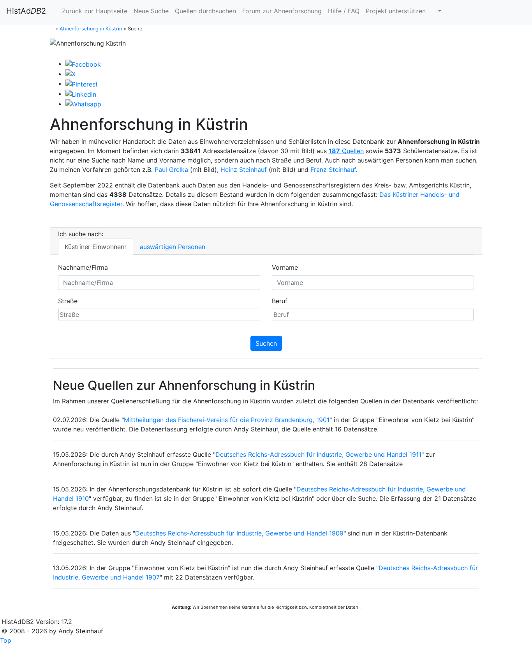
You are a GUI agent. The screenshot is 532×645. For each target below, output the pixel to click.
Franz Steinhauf (333, 169)
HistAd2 (26, 11)
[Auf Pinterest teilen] (81, 83)
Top (5, 640)
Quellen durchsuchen (205, 11)
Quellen (346, 151)
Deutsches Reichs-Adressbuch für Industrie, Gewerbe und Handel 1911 (318, 454)
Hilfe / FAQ (343, 11)
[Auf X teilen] (70, 74)
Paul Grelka (171, 169)
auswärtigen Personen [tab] (172, 247)
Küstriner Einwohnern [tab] (96, 247)
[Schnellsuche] (436, 11)
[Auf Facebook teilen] (83, 63)
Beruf (279, 301)
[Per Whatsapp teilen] (83, 104)
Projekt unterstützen (396, 11)
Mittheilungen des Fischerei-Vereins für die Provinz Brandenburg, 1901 (226, 420)
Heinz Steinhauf (243, 169)
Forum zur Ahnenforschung (282, 11)
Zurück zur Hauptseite (93, 11)
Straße (68, 301)
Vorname (285, 267)
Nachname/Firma (83, 267)
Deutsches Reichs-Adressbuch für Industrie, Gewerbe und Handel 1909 (239, 533)
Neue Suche (151, 11)
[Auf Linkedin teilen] (80, 93)
